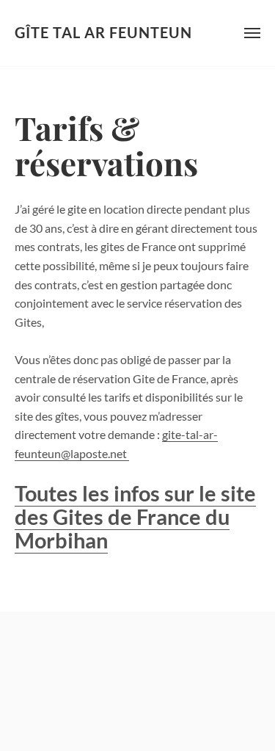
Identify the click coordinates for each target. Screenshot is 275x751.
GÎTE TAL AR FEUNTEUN (103, 32)
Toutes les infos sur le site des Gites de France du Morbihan (135, 516)
